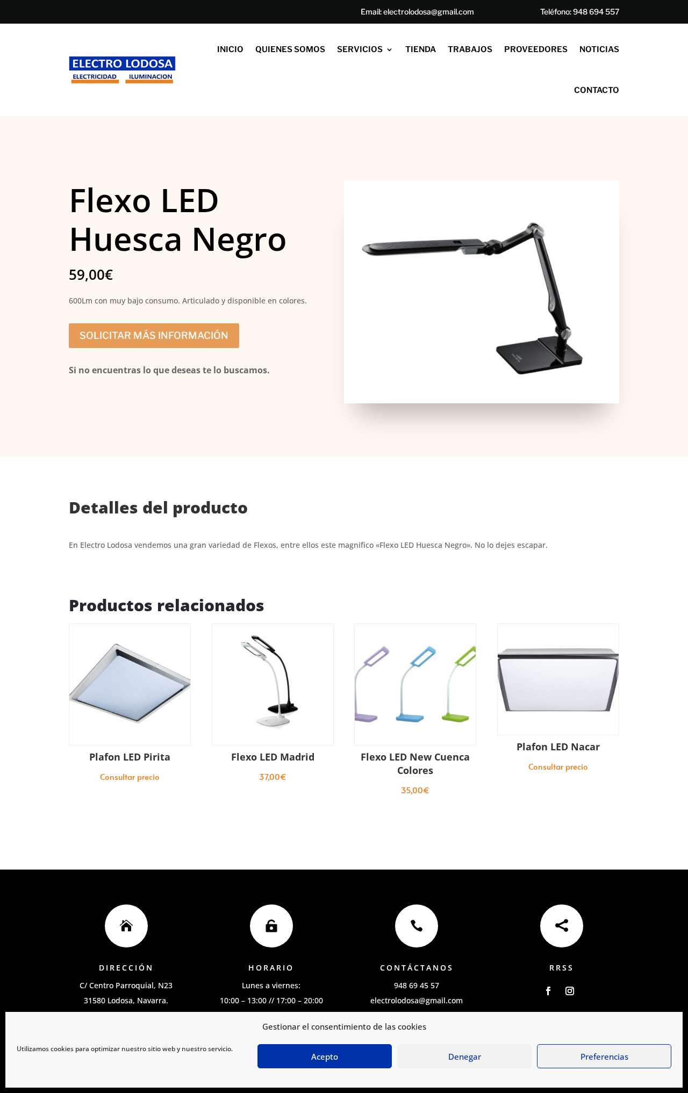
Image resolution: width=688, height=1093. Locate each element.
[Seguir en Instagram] (569, 991)
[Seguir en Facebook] (548, 991)
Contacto (596, 90)
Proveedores (536, 49)
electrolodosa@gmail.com (428, 11)
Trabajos (470, 49)
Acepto (324, 1056)
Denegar (464, 1056)
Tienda (420, 49)
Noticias (599, 49)
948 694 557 (596, 11)
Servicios (360, 49)
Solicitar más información (154, 335)
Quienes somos (290, 49)
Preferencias (604, 1056)
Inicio (230, 49)
